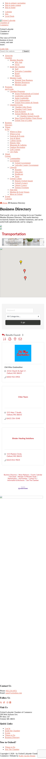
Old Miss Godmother (13, 367)
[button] (21, 262)
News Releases (24, 475)
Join (6, 49)
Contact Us (33, 478)
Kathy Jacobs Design (27, 756)
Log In (7, 728)
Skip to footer (10, 7)
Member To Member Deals (27, 476)
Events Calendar (36, 475)
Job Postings (22, 478)
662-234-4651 (11, 691)
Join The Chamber (32, 480)
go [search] (24, 322)
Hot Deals (12, 476)
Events (7, 733)
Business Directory (10, 475)
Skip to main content (13, 5)
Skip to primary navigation (15, 3)
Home (4, 203)
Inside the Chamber (12, 731)
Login (2, 49)
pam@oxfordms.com (14, 693)
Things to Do (10, 735)
